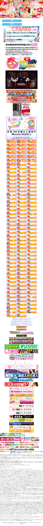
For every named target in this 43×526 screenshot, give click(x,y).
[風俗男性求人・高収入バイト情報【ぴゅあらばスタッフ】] (21, 323)
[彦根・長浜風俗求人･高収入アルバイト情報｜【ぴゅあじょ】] (21, 321)
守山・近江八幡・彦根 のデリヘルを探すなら (21, 335)
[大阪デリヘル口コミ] (29, 355)
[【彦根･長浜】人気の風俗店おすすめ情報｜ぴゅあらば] (21, 319)
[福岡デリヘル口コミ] (32, 355)
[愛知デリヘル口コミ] (25, 355)
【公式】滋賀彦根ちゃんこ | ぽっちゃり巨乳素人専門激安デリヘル (18, 522)
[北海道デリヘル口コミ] (22, 355)
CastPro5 (21, 523)
